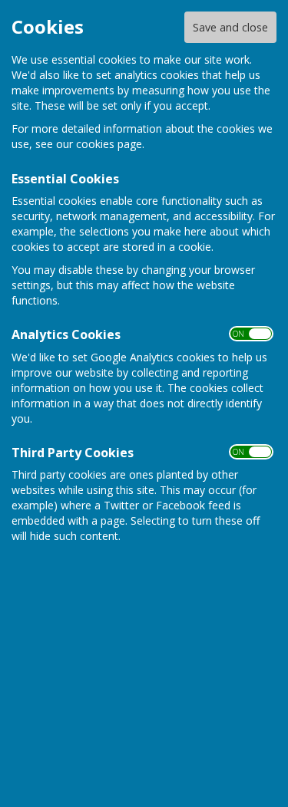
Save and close (230, 27)
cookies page (109, 144)
